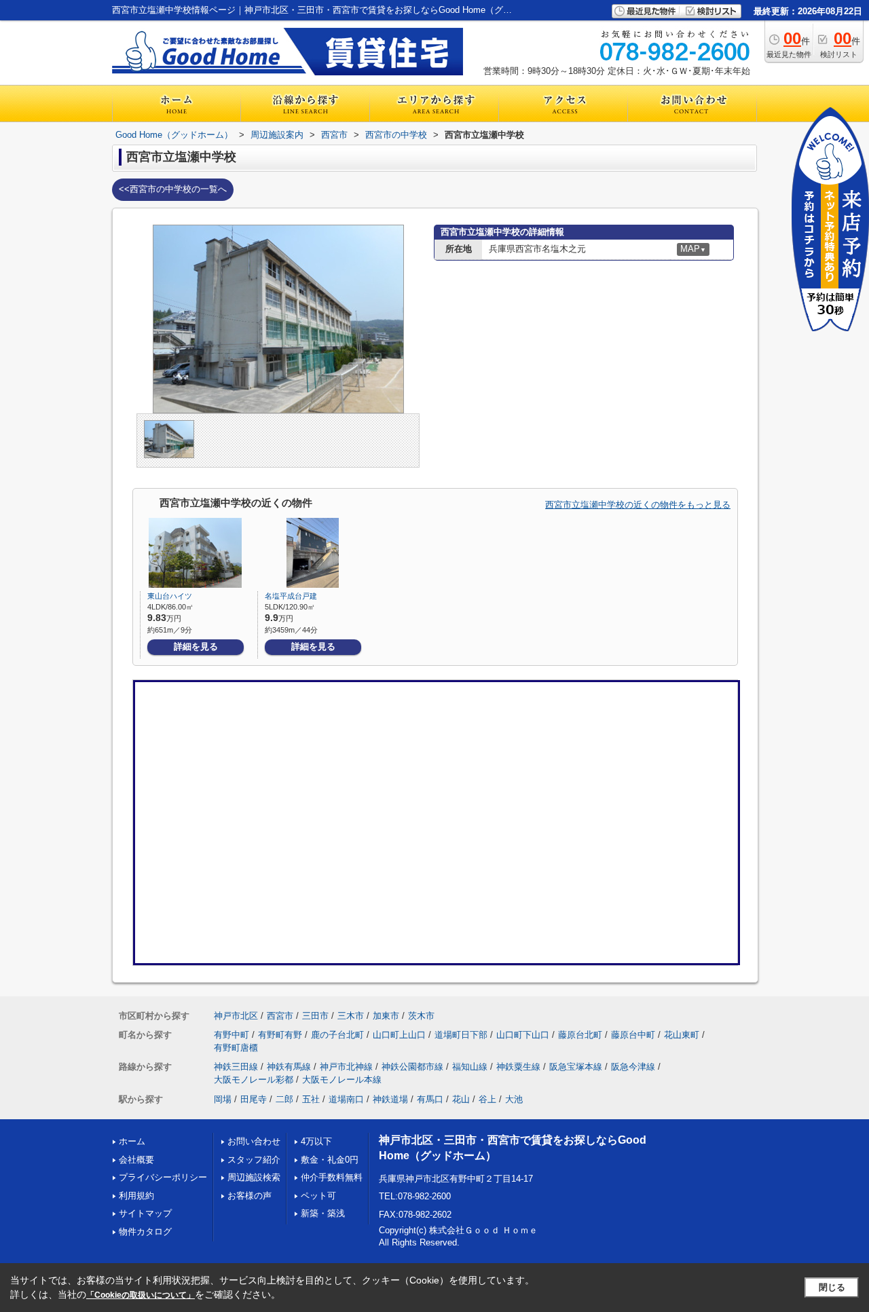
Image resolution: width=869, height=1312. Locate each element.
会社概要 (136, 1160)
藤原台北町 (580, 1035)
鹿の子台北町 (337, 1035)
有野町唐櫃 (236, 1048)
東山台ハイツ (169, 596)
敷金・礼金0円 (329, 1160)
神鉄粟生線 (518, 1067)
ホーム (132, 1141)
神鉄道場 (390, 1099)
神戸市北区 (236, 1016)
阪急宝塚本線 (575, 1067)
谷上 (487, 1099)
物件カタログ (145, 1231)
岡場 (223, 1099)
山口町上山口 (399, 1035)
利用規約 (136, 1196)
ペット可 (318, 1196)
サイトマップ (145, 1213)
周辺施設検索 (253, 1177)
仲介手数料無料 (332, 1177)
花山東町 (681, 1035)
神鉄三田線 (236, 1067)
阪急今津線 (633, 1067)
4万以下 (316, 1141)
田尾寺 (253, 1099)
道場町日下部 (460, 1035)
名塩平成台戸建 (291, 596)
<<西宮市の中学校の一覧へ (173, 189)
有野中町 (231, 1035)
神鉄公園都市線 (412, 1067)
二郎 (284, 1099)
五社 (311, 1099)
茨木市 (421, 1016)
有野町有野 (280, 1035)
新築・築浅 (323, 1213)
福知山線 (469, 1067)
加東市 (386, 1016)
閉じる (832, 1287)
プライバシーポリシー (163, 1177)
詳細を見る (196, 646)
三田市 (315, 1016)
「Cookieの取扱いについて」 (140, 1295)
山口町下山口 (522, 1035)
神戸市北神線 (346, 1067)
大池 (514, 1099)
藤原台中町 (633, 1035)
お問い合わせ (253, 1141)
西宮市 (280, 1016)
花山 (461, 1099)
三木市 (350, 1016)
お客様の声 (249, 1196)
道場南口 (346, 1099)
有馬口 (430, 1099)
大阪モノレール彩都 (253, 1079)
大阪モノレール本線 (342, 1079)
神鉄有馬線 (289, 1067)
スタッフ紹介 (253, 1160)
